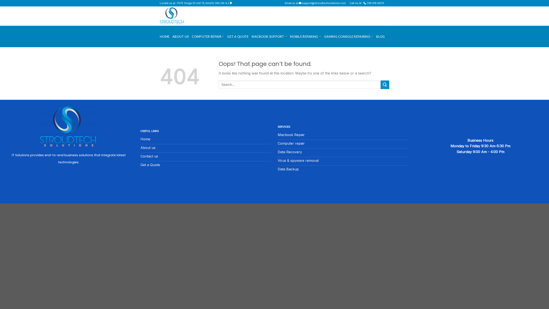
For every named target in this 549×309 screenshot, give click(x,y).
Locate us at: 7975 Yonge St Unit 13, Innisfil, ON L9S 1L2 (195, 3)
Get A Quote (238, 36)
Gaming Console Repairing (347, 36)
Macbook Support (268, 36)
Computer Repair (206, 36)
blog (380, 36)
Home (164, 36)
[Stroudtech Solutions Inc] (181, 16)
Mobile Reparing (304, 36)
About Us (180, 36)
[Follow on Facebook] (68, 180)
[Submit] (385, 84)
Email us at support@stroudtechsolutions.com (315, 3)
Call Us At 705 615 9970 (367, 3)
